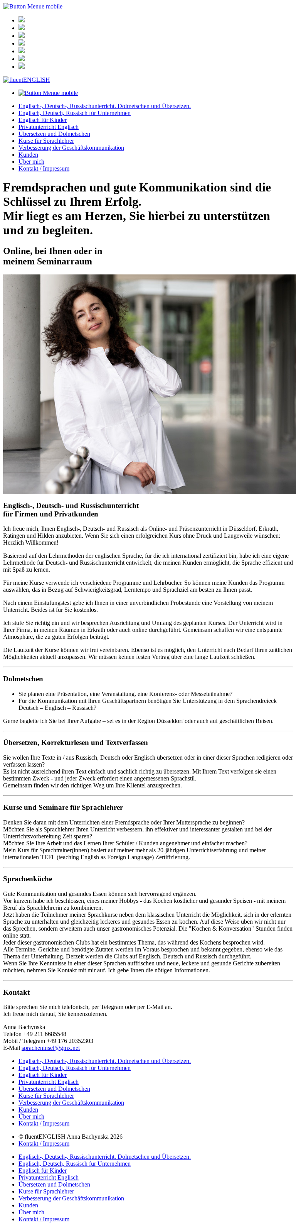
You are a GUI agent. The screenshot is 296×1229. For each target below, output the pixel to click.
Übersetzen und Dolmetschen (54, 133)
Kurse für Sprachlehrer (46, 140)
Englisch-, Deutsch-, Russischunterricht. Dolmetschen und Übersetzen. (104, 106)
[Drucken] (21, 59)
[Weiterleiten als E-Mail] (21, 51)
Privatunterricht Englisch (48, 127)
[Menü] (21, 20)
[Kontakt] (21, 43)
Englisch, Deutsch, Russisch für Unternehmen (74, 113)
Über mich (31, 161)
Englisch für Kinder (42, 120)
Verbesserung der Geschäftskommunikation (71, 147)
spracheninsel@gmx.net (51, 1047)
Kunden (28, 154)
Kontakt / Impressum (43, 168)
